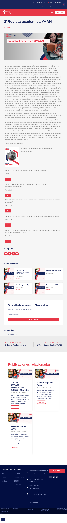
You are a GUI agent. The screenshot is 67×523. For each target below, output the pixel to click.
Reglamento (30, 509)
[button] (64, 4)
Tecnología (10, 334)
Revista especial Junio (53, 270)
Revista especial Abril (53, 285)
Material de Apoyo (16, 481)
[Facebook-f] (50, 477)
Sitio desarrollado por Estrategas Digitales (62, 509)
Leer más (18, 278)
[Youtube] (54, 477)
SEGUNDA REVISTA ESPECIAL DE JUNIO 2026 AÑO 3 (22, 272)
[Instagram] (57, 477)
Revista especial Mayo (23, 285)
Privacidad (15, 508)
